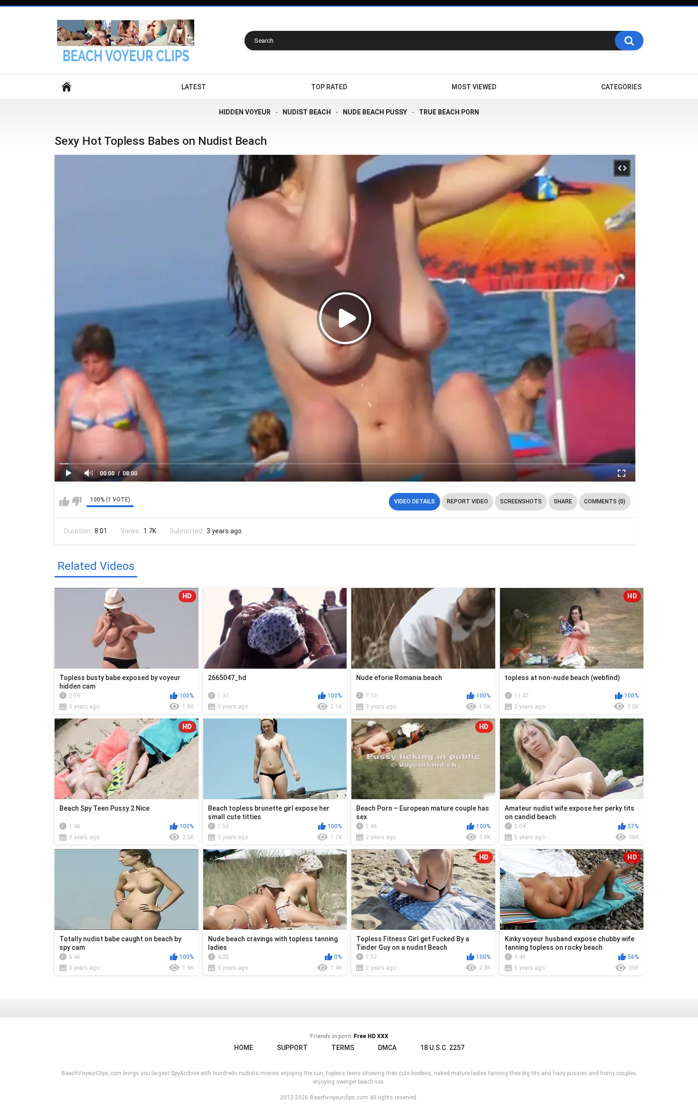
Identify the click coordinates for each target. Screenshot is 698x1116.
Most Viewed (474, 87)
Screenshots (521, 501)
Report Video (467, 501)
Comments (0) (604, 501)
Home (66, 87)
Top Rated (329, 87)
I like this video (64, 501)
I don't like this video (77, 501)
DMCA (387, 1047)
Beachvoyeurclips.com (339, 1097)
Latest (193, 87)
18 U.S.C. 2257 (442, 1047)
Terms (342, 1047)
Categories (621, 87)
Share (563, 501)
